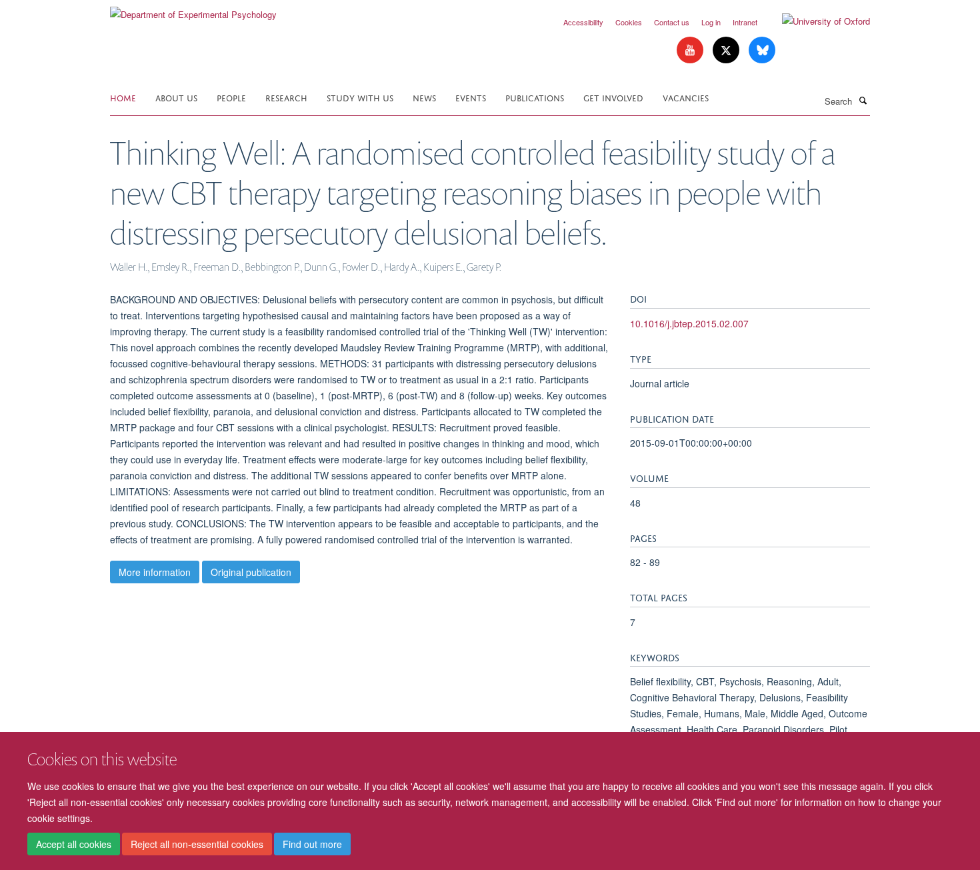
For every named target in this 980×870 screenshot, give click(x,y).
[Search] (862, 100)
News (424, 97)
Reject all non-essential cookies (197, 844)
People (231, 97)
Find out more (312, 844)
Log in (711, 22)
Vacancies (686, 97)
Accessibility (583, 22)
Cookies (628, 22)
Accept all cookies (73, 844)
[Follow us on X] (727, 50)
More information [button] (155, 572)
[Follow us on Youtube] (691, 50)
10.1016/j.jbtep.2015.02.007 (689, 323)
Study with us (360, 97)
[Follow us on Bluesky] (762, 50)
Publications (534, 97)
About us (176, 97)
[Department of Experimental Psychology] (193, 9)
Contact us (671, 22)
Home (123, 97)
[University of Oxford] (816, 21)
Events (470, 97)
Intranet (745, 22)
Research (286, 97)
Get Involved (613, 97)
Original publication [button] (251, 572)
